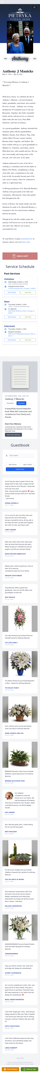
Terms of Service (25, 1064)
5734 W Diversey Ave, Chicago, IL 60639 (21, 288)
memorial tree (27, 238)
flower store (25, 242)
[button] (20, 619)
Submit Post (20, 469)
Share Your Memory (13, 435)
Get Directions (12, 292)
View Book (10, 403)
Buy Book (21, 403)
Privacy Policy (14, 1064)
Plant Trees (28, 292)
